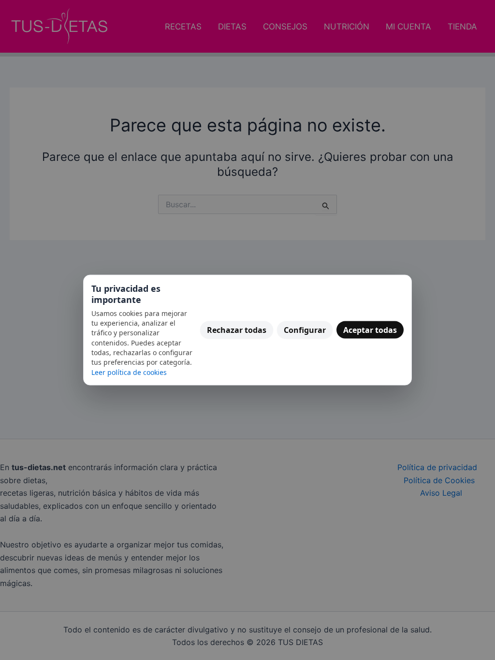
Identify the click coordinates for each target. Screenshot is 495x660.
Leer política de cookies (129, 371)
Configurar (305, 330)
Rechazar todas (236, 330)
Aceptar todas (370, 330)
